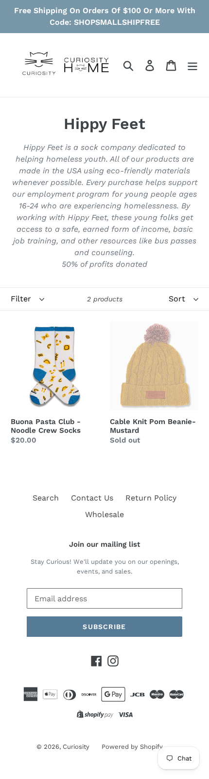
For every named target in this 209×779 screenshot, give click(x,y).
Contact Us (92, 497)
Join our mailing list (104, 544)
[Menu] (192, 65)
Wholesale (104, 514)
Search (46, 497)
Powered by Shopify (132, 746)
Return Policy (150, 497)
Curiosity (76, 746)
